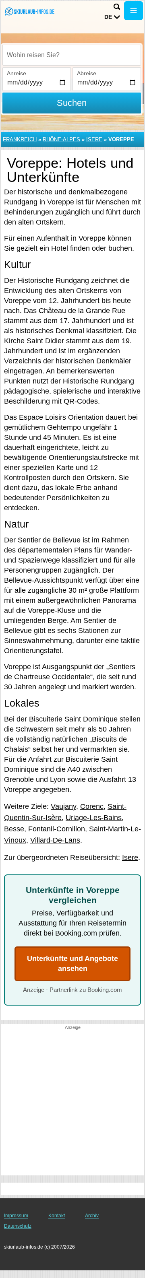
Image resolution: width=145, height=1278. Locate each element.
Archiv (92, 1215)
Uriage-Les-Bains (94, 818)
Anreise (16, 73)
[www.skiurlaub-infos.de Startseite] (30, 11)
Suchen (72, 103)
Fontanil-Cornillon (56, 829)
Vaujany (63, 806)
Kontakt (56, 1215)
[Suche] (117, 7)
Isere (94, 139)
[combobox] (72, 55)
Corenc (92, 806)
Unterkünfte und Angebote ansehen (72, 963)
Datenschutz (17, 1226)
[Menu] (133, 10)
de (108, 17)
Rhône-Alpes (61, 139)
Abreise (86, 73)
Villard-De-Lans (55, 840)
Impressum (16, 1215)
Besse (14, 829)
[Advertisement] (72, 1103)
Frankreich (20, 139)
